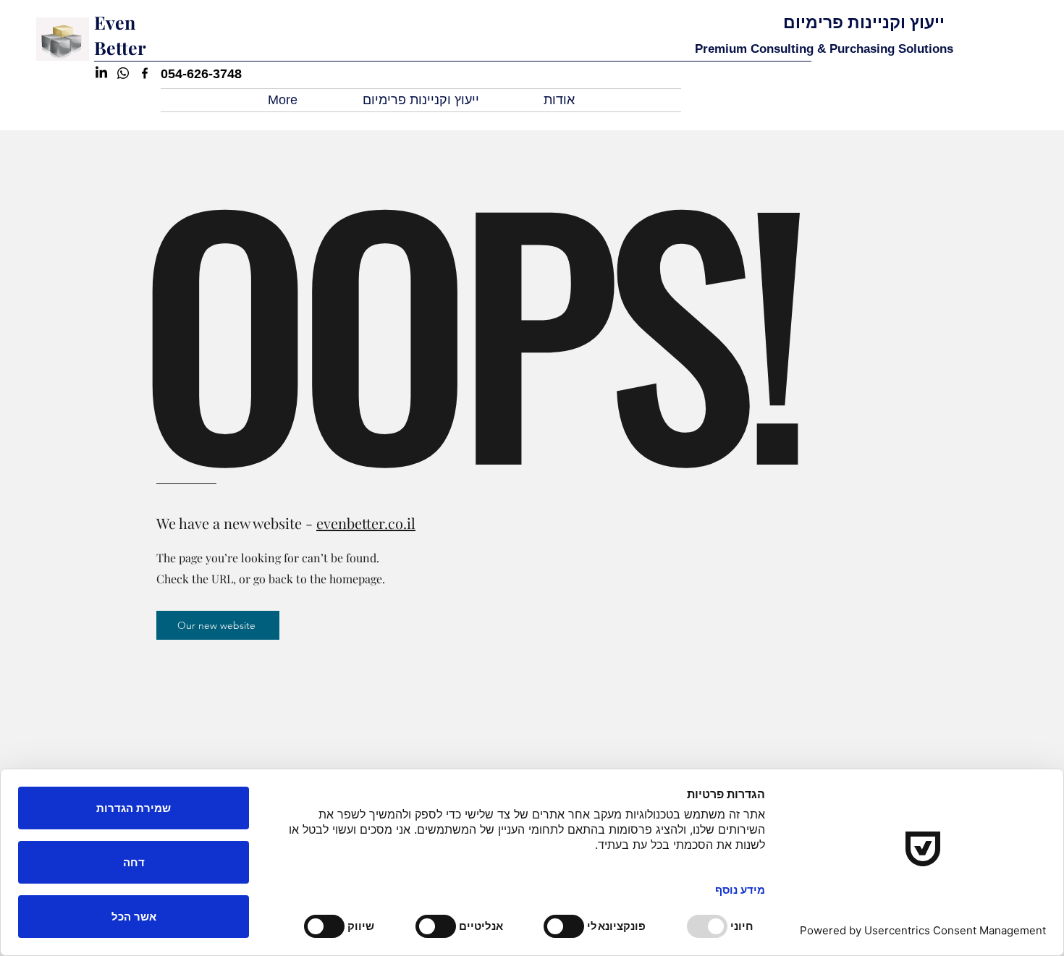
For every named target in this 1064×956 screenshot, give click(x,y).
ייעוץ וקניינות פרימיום (864, 22)
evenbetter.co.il (365, 523)
